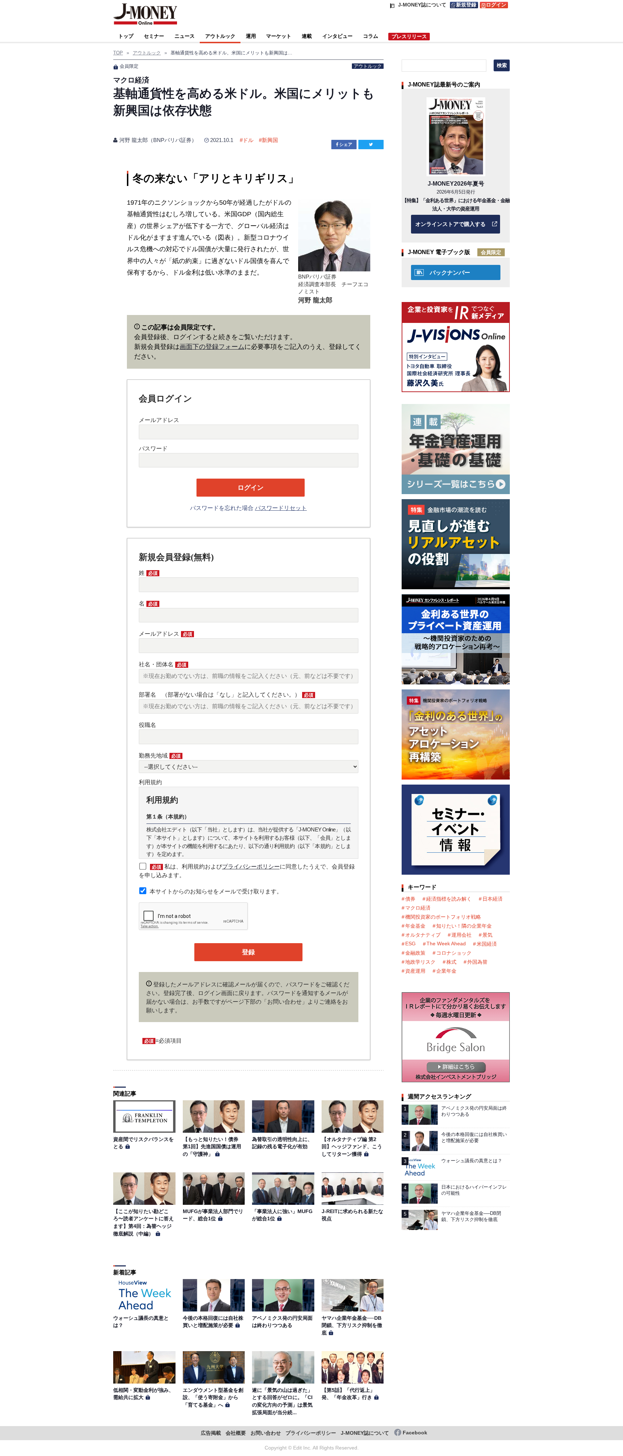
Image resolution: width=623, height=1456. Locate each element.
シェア (345, 144)
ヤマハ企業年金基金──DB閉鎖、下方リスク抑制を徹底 (352, 1325)
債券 (410, 899)
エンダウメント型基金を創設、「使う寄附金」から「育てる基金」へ (213, 1397)
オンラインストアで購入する (450, 224)
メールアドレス (159, 420)
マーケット (278, 36)
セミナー (154, 36)
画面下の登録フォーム (212, 346)
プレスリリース (409, 36)
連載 (307, 36)
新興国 (270, 140)
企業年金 (446, 971)
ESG (410, 943)
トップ (125, 36)
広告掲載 (211, 1433)
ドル (248, 140)
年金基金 (415, 926)
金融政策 (415, 953)
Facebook (415, 1432)
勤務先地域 (160, 756)
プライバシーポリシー (251, 867)
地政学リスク (420, 962)
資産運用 (415, 971)
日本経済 (492, 899)
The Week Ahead (446, 943)
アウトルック (220, 36)
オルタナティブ (423, 935)
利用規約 (150, 782)
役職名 (147, 725)
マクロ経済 (417, 908)
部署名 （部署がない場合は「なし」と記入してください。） (226, 695)
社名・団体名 (162, 664)
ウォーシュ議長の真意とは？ (471, 1160)
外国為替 (477, 962)
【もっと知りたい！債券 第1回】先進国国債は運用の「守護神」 (213, 1146)
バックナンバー (450, 273)
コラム (370, 36)
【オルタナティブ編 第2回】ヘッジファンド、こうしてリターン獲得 (352, 1146)
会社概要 (236, 1433)
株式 (451, 962)
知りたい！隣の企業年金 (464, 926)
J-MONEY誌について (365, 1433)
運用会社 (461, 935)
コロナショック (454, 953)
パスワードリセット (281, 508)
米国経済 (487, 944)
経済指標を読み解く (449, 899)
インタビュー (337, 36)
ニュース (184, 36)
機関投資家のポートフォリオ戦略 (443, 917)
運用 (251, 36)
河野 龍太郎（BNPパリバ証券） (158, 140)
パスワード (153, 448)
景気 (487, 935)
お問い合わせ (266, 1433)
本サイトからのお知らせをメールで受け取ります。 (216, 891)
